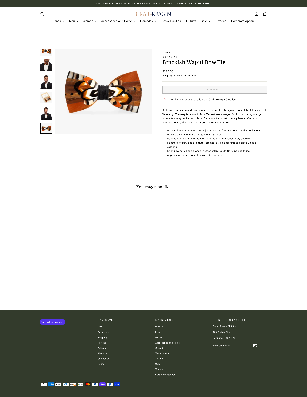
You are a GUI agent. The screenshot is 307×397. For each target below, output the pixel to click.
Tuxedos (220, 21)
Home (165, 52)
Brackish (170, 57)
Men (72, 21)
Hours (101, 364)
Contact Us (104, 358)
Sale (204, 21)
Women (88, 21)
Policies (102, 348)
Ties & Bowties (171, 21)
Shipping (167, 75)
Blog (100, 327)
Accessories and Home (117, 21)
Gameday (147, 21)
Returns (102, 343)
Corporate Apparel (243, 21)
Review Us (103, 332)
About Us (102, 353)
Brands (56, 21)
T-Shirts (191, 21)
